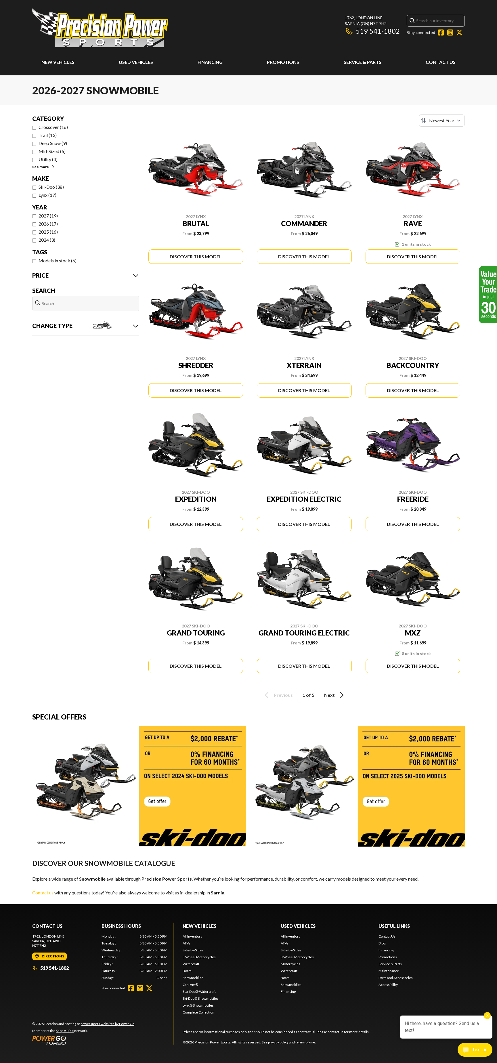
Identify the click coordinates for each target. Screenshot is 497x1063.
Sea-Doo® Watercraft (199, 991)
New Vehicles (57, 62)
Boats (187, 971)
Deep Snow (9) (53, 143)
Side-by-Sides (193, 950)
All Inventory (192, 936)
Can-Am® (190, 984)
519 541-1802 (378, 31)
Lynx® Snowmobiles (198, 1005)
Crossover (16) (53, 127)
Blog (382, 943)
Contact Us (441, 62)
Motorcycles (290, 964)
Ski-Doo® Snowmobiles (201, 998)
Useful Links (394, 926)
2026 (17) (48, 223)
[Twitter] (459, 32)
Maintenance (389, 971)
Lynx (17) (47, 195)
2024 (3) (47, 240)
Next (329, 695)
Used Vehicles (136, 62)
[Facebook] (440, 32)
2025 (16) (48, 231)
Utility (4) (48, 159)
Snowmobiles (193, 978)
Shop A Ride (65, 1030)
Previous (283, 695)
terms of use (305, 1042)
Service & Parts (362, 62)
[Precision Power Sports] (100, 27)
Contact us (42, 892)
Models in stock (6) (58, 260)
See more (40, 167)
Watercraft (191, 964)
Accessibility (388, 984)
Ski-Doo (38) (51, 187)
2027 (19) (48, 215)
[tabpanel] (134, 957)
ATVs (186, 943)
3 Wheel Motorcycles (199, 957)
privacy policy (278, 1042)
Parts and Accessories (396, 978)
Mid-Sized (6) (52, 151)
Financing (210, 62)
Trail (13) (48, 135)
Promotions (283, 62)
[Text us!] (475, 1050)
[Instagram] (450, 32)
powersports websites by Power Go (107, 1024)
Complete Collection (198, 1012)
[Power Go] (83, 1040)
